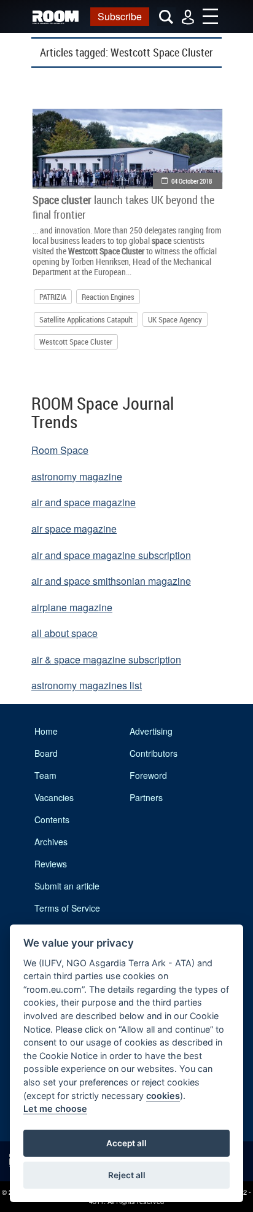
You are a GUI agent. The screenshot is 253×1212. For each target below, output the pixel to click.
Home (46, 731)
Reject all (127, 1175)
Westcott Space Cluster (75, 341)
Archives (51, 841)
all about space (64, 633)
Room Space (59, 450)
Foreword (148, 775)
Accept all (126, 1143)
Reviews (50, 864)
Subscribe (120, 16)
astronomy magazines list (86, 685)
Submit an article (66, 886)
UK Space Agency (175, 319)
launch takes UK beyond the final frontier (123, 207)
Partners (146, 797)
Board (46, 753)
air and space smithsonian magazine (111, 581)
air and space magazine (83, 502)
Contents (51, 819)
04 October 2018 (191, 181)
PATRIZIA (52, 296)
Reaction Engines (108, 296)
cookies (163, 1095)
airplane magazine (71, 607)
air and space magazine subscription (111, 555)
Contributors (153, 753)
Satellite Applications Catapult (86, 319)
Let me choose (55, 1108)
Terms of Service (67, 908)
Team (45, 775)
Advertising (151, 731)
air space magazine (74, 529)
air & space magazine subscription (106, 659)
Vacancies (54, 797)
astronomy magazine (76, 476)
